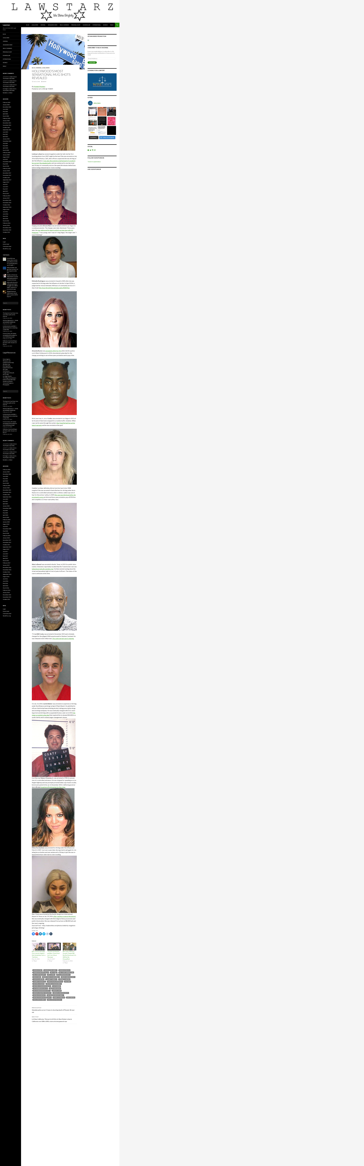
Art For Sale (6, 374)
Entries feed (6, 244)
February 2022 (6, 118)
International (97, 25)
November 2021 (7, 125)
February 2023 (6, 102)
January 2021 (6, 139)
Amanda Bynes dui (64, 970)
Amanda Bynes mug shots (40, 972)
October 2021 (6, 127)
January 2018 (6, 170)
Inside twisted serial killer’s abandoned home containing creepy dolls (10, 327)
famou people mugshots (55, 981)
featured (67, 981)
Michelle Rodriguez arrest (55, 995)
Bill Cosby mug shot (39, 974)
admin (44, 81)
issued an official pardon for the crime (53, 787)
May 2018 (5, 164)
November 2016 (7, 202)
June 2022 (5, 109)
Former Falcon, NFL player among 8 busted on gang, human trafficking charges (10, 335)
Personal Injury (75, 25)
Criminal (42, 25)
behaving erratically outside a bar (42, 569)
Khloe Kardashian (55, 988)
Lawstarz (6, 25)
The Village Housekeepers (9, 378)
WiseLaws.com (7, 361)
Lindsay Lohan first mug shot (42, 993)
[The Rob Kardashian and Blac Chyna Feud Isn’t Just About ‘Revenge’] (54, 946)
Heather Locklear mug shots (41, 986)
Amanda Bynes (37, 970)
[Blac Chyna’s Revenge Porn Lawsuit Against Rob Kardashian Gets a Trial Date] (38, 946)
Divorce (105, 25)
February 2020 (6, 152)
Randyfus (5, 92)
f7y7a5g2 (5, 88)
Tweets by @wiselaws (94, 161)
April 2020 (5, 148)
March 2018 (6, 166)
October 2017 (6, 177)
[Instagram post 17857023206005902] (102, 130)
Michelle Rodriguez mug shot (42, 997)
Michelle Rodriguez (39, 995)
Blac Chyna (51, 974)
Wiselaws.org (6, 364)
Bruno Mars (36, 977)
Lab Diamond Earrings (8, 362)
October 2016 (6, 205)
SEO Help (5, 369)
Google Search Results (8, 372)
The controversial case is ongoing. (63, 638)
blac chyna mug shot (63, 974)
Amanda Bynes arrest (50, 970)
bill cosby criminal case (66, 972)
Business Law (86, 25)
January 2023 (6, 104)
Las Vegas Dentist (7, 376)
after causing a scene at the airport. (64, 916)
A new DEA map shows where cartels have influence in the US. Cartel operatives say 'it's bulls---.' (12, 262)
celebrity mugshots (39, 981)
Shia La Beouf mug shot (54, 999)
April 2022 (5, 114)
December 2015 (7, 227)
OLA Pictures (6, 371)
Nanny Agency (6, 359)
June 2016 (5, 214)
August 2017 (6, 182)
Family (112, 25)
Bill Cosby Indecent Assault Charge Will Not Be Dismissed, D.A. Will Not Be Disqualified (69, 955)
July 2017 (5, 184)
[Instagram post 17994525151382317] (111, 111)
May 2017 (5, 189)
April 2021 (5, 136)
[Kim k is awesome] (102, 111)
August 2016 (6, 209)
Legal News (35, 25)
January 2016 (6, 225)
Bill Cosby (54, 972)
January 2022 (6, 120)
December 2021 (7, 123)
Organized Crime (52, 25)
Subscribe (92, 62)
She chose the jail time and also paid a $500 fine (54, 288)
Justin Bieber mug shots (40, 988)
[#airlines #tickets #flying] (92, 111)
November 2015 (7, 230)
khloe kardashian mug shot (41, 990)
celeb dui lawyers (38, 979)
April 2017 (5, 191)
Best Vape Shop (7, 366)
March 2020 (6, 150)
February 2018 (6, 168)
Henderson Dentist (8, 381)
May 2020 (5, 145)
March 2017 (6, 193)
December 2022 (7, 107)
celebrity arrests (51, 979)
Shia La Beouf (71, 997)
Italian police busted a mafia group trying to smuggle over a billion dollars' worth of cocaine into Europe (12, 286)
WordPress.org (7, 248)
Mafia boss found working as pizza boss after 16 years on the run (10, 342)
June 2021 (5, 132)
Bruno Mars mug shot (68, 977)
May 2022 (5, 111)
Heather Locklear (38, 983)
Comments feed (7, 246)
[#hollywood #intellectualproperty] (92, 130)
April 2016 (5, 218)
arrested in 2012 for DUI (54, 351)
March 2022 (6, 116)
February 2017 (6, 195)
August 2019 (6, 157)
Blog (27, 25)
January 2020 (6, 154)
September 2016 (7, 207)
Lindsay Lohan (57, 990)
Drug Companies (64, 25)
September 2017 (7, 180)
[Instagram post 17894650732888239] (92, 120)
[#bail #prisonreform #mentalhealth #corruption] (111, 120)
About (10, 92)
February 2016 (6, 223)
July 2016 (5, 211)
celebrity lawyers (64, 979)
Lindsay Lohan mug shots (60, 993)
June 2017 (5, 186)
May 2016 (5, 216)
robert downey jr (59, 997)
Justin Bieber (56, 986)
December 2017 (7, 173)
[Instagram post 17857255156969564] (111, 130)
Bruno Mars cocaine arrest (51, 977)
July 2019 (5, 159)
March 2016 (6, 221)
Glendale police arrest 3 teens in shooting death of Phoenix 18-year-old (53, 1010)
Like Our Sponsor (94, 169)
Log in (4, 242)
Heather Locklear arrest (54, 983)
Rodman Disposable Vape (9, 379)
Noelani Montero (39, 86)
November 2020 (7, 141)
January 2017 (6, 198)
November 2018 (7, 161)
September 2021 (7, 129)
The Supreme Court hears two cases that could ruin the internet (10, 314)
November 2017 (7, 175)
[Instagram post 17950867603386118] (102, 120)
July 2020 (5, 143)
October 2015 (6, 232)
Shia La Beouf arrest (39, 999)
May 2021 (5, 134)
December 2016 (7, 200)
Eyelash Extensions (8, 367)
